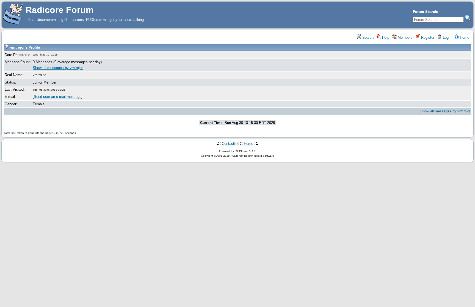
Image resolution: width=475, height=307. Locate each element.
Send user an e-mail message (57, 97)
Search (367, 37)
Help (385, 37)
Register (427, 37)
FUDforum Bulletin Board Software (252, 155)
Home (464, 37)
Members (405, 37)
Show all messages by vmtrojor (58, 68)
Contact (228, 144)
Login (446, 37)
